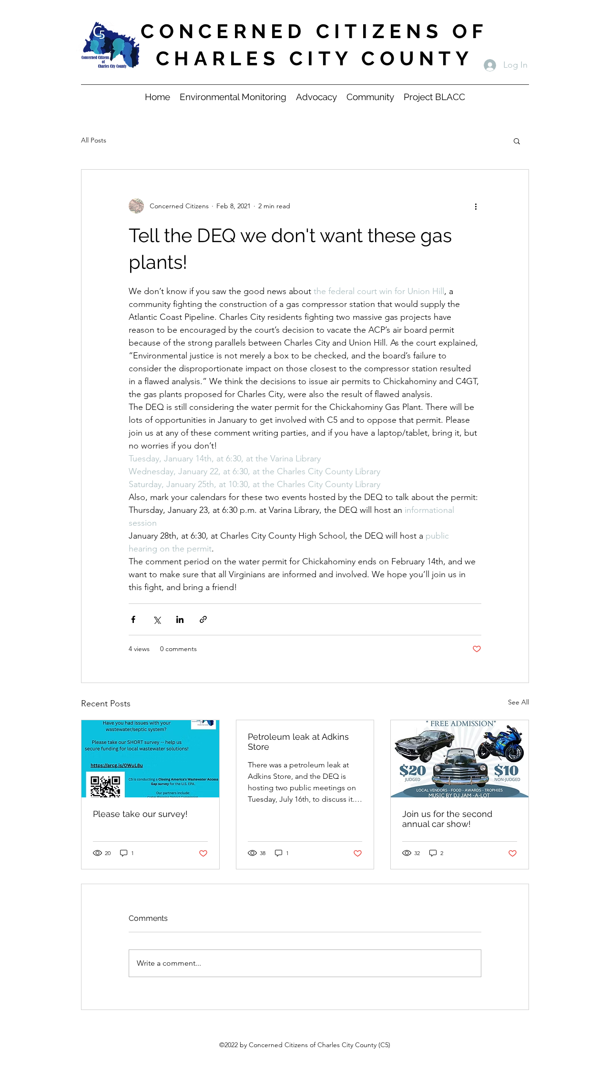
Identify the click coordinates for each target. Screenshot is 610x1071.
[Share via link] (203, 619)
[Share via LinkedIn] (179, 619)
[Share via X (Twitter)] (156, 619)
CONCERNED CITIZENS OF (314, 31)
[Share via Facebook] (133, 619)
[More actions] (475, 206)
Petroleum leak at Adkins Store (298, 742)
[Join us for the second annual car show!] (460, 758)
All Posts (93, 140)
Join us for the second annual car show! (447, 819)
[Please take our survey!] (150, 758)
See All (518, 702)
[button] (516, 140)
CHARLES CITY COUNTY (314, 58)
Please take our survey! (140, 814)
